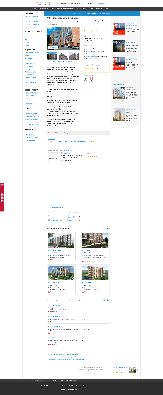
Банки (61, 380)
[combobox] (76, 212)
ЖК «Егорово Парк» (55, 338)
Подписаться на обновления (73, 133)
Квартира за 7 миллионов (32, 21)
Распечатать (99, 31)
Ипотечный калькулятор (31, 92)
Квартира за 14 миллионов (32, 27)
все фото (56, 62)
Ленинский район (29, 66)
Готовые (27, 132)
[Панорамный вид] (52, 56)
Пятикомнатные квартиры (32, 124)
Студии (27, 111)
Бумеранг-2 (65, 153)
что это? (98, 65)
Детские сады (54, 220)
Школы (52, 216)
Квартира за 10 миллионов (32, 24)
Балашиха (27, 55)
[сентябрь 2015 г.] (63, 56)
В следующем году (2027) (32, 137)
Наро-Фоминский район (31, 74)
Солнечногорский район (31, 82)
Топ (62, 9)
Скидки (91, 9)
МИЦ (26, 40)
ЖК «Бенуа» (86, 250)
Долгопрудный (29, 58)
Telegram (99, 9)
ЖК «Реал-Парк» (54, 283)
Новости (38, 380)
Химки (26, 85)
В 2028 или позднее (30, 140)
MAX (106, 9)
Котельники (28, 61)
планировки (66, 62)
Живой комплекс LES (118, 84)
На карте (54, 47)
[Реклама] (2, 211)
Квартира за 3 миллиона (31, 16)
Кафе (70, 220)
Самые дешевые (29, 95)
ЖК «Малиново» (54, 316)
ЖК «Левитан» (87, 283)
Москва (34, 9)
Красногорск (44, 9)
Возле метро (28, 101)
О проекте (62, 385)
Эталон (27, 45)
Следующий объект (120, 367)
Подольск (27, 80)
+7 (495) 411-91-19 (68, 160)
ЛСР (26, 37)
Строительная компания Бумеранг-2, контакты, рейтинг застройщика (66, 359)
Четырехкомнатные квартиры (33, 122)
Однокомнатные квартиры (32, 113)
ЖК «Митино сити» (55, 250)
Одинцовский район (30, 77)
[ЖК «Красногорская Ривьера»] (63, 49)
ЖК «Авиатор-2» (54, 305)
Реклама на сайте (73, 385)
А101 (26, 34)
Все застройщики (29, 103)
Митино (88, 51)
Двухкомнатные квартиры (32, 116)
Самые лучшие (81, 9)
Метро (55, 380)
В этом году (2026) (30, 134)
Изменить (101, 3)
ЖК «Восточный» (54, 327)
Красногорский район (30, 63)
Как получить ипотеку (73, 380)
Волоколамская (90, 56)
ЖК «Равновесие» (118, 370)
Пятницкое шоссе (90, 54)
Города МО (46, 380)
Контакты (83, 385)
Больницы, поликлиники (71, 216)
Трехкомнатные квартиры (31, 119)
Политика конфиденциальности (68, 389)
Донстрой (27, 42)
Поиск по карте (106, 13)
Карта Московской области (32, 52)
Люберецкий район (30, 69)
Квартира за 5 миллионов (32, 19)
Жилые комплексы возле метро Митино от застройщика (63, 354)
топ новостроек (43, 3)
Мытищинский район (30, 71)
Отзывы (89, 31)
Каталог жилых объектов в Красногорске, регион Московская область (67, 357)
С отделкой (28, 98)
